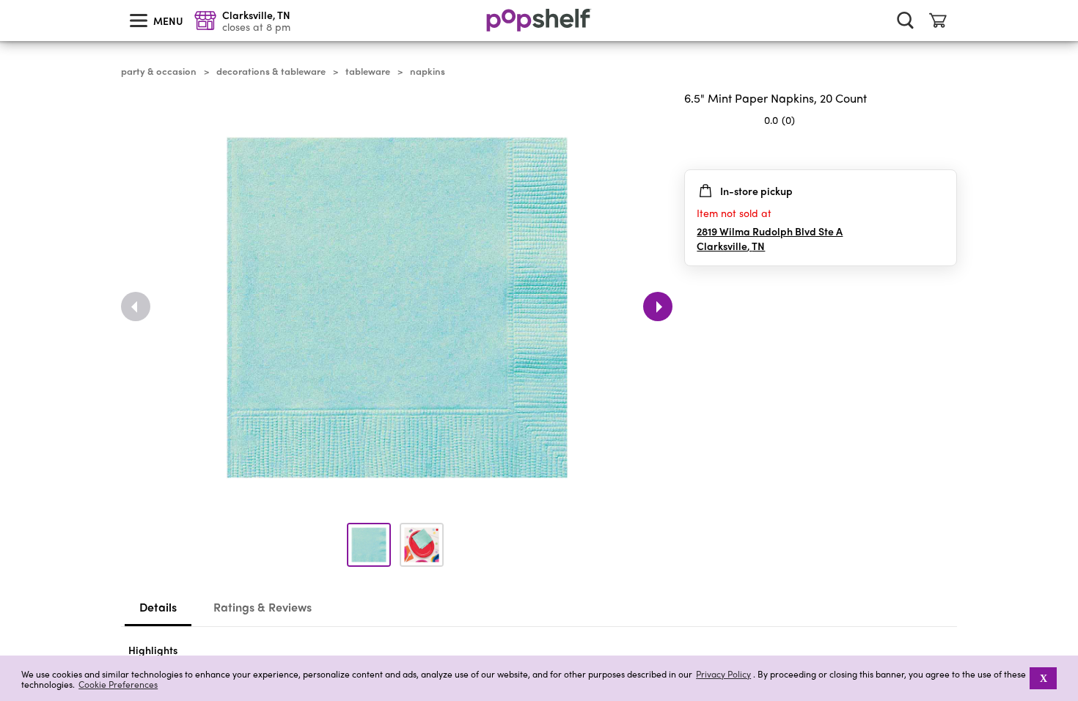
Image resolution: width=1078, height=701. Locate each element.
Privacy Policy (723, 674)
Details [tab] (158, 606)
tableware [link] (367, 71)
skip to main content (6, 0)
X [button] (1043, 678)
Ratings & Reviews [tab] (262, 606)
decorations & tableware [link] (271, 71)
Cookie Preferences (118, 684)
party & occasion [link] (159, 71)
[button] (945, 149)
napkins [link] (427, 71)
